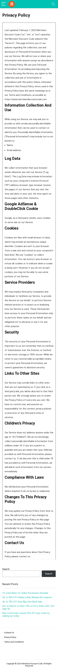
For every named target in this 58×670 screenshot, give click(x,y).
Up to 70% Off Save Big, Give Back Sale (22, 601)
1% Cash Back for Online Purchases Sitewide (25, 593)
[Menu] (3, 4)
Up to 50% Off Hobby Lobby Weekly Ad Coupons (27, 597)
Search (5, 569)
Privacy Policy (10, 637)
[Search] (53, 4)
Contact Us (9, 632)
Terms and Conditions (14, 642)
